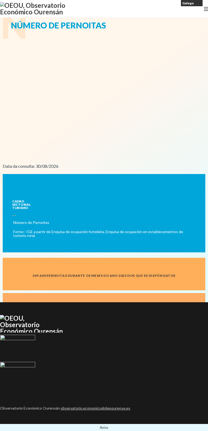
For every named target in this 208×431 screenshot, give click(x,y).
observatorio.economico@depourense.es (95, 408)
